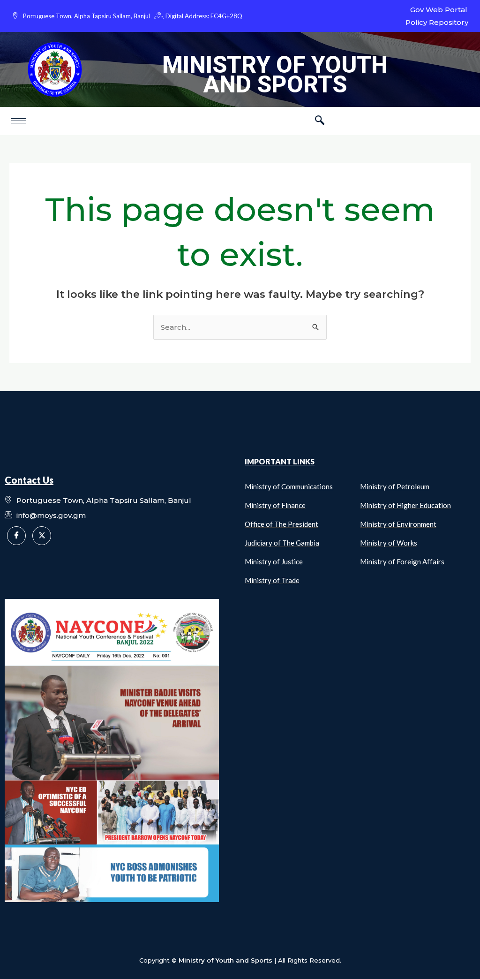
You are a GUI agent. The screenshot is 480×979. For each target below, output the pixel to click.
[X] (41, 535)
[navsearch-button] (319, 121)
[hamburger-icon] (18, 121)
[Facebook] (16, 535)
